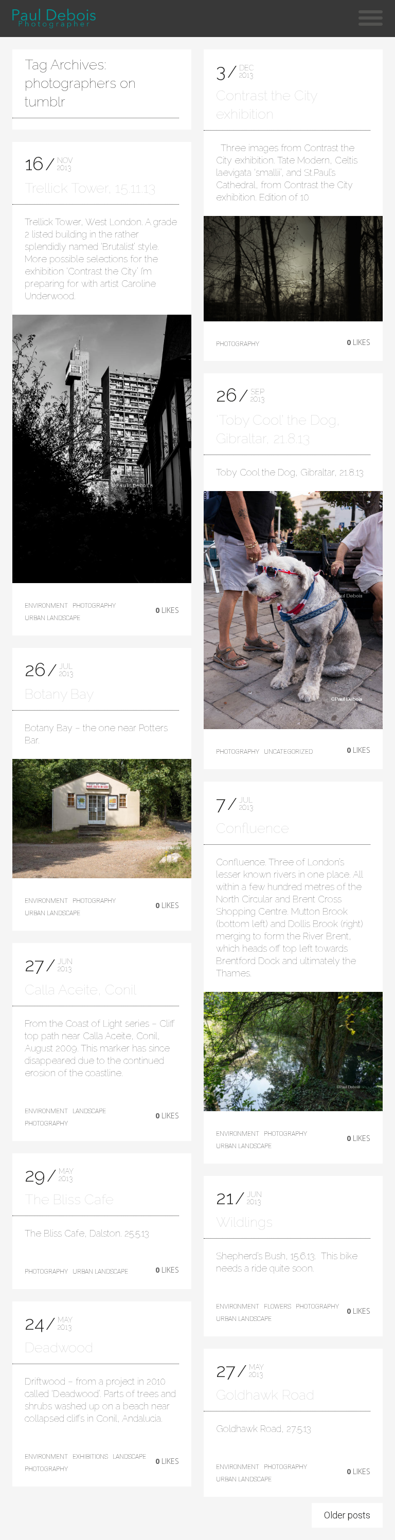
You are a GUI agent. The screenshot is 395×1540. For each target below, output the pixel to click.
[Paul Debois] (54, 18)
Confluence (252, 828)
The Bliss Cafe (69, 1199)
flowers (277, 1306)
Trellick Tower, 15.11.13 (90, 188)
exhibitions (90, 1457)
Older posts (347, 1515)
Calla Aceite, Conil (80, 990)
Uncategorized (288, 752)
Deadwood (59, 1347)
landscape (89, 1111)
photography (94, 606)
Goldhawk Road (265, 1395)
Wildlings (244, 1222)
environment (46, 606)
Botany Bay (59, 694)
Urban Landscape (52, 618)
